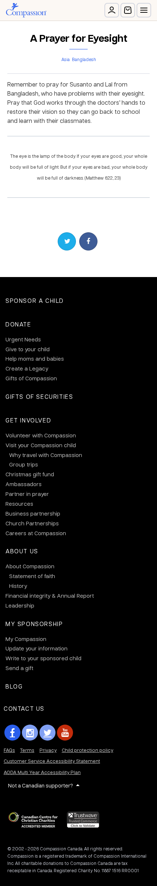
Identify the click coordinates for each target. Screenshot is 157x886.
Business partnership (32, 513)
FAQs (9, 750)
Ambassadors (23, 484)
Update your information (36, 648)
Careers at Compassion (35, 533)
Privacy (48, 750)
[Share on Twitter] (67, 241)
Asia (65, 59)
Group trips (23, 464)
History (18, 585)
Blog (14, 686)
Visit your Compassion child (40, 445)
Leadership (19, 605)
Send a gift (19, 667)
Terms (27, 750)
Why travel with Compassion (45, 454)
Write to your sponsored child (43, 658)
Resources (19, 503)
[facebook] (12, 733)
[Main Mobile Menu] (144, 10)
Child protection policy (87, 750)
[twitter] (47, 733)
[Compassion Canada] (26, 10)
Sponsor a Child (34, 300)
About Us (21, 551)
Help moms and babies (34, 358)
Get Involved (28, 420)
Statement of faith (32, 576)
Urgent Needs (23, 339)
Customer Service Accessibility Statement (52, 761)
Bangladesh (84, 59)
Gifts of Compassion (31, 378)
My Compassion (25, 638)
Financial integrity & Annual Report (49, 595)
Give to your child (27, 349)
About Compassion (29, 566)
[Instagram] (30, 733)
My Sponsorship (34, 624)
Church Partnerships (32, 523)
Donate (18, 324)
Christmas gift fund (29, 474)
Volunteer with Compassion (40, 435)
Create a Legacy (26, 368)
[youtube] (65, 733)
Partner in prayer (27, 493)
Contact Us (24, 708)
